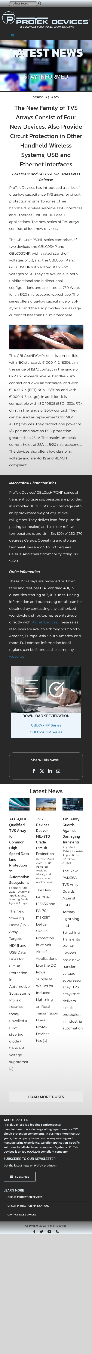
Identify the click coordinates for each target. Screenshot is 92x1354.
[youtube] (49, 1231)
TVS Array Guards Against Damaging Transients (71, 830)
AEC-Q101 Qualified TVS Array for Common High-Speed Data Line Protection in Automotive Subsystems (19, 850)
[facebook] (34, 1231)
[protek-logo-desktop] (46, 13)
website (16, 656)
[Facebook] (34, 771)
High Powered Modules (44, 866)
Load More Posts (46, 1097)
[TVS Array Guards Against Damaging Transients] (72, 804)
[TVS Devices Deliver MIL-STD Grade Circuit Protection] (46, 804)
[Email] (58, 771)
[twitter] (41, 1231)
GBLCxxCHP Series (46, 732)
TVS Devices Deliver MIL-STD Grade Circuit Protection (45, 836)
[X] (42, 771)
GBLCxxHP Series (46, 725)
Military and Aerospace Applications (44, 878)
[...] (11, 1069)
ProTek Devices (44, 622)
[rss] (57, 1231)
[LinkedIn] (50, 771)
